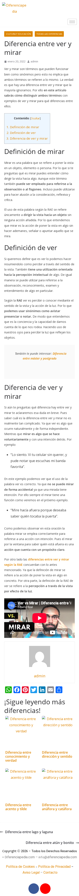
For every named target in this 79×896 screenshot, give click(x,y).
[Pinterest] (45, 888)
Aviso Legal (31, 872)
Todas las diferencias (49, 33)
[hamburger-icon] (72, 22)
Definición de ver (21, 133)
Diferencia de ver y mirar (27, 138)
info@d (44, 857)
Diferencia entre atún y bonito (50, 842)
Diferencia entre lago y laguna (29, 832)
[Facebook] (33, 888)
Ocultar (35, 118)
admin (34, 61)
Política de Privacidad (54, 867)
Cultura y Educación (18, 33)
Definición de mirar (23, 127)
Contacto (50, 872)
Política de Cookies (20, 867)
